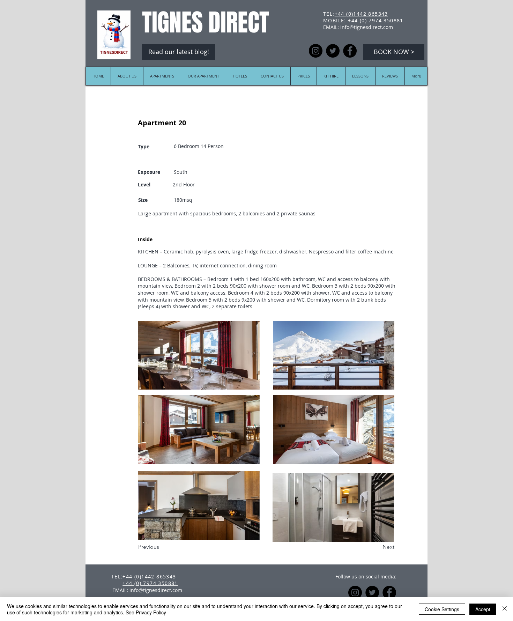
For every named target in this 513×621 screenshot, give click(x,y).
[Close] (504, 609)
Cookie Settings (442, 609)
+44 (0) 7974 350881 (375, 20)
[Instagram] (315, 51)
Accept (482, 609)
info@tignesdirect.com (366, 27)
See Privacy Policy (146, 612)
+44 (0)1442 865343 (361, 13)
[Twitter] (333, 51)
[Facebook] (350, 51)
